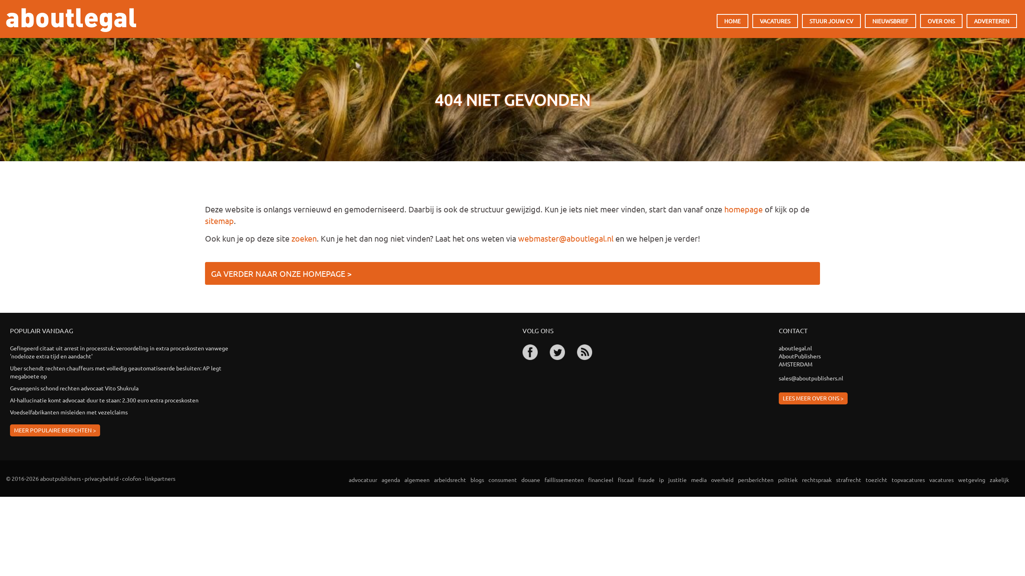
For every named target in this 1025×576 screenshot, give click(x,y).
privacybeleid (101, 478)
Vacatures (775, 20)
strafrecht (848, 479)
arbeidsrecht (450, 479)
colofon (131, 478)
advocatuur (363, 479)
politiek (788, 479)
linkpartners (160, 478)
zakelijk (999, 479)
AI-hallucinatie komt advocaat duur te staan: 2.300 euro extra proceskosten (104, 400)
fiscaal (626, 479)
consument (502, 479)
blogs (477, 479)
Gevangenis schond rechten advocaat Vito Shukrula (74, 388)
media (699, 479)
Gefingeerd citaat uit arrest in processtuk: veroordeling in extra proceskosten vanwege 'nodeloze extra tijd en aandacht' (119, 352)
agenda (391, 479)
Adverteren (991, 20)
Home (732, 20)
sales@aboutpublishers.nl (811, 378)
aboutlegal (71, 20)
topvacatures (908, 479)
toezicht (876, 479)
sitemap (219, 221)
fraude (646, 479)
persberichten (756, 479)
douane (530, 479)
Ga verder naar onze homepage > (281, 273)
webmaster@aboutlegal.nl (565, 238)
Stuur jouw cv (831, 20)
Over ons (941, 20)
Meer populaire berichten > (55, 430)
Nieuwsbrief (890, 20)
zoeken (304, 238)
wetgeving (971, 479)
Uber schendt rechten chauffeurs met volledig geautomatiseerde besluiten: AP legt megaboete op (115, 372)
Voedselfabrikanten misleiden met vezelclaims (69, 412)
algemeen (417, 479)
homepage (743, 209)
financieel (600, 479)
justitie (677, 479)
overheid (722, 479)
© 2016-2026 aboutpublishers (43, 478)
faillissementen (564, 479)
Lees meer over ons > (813, 398)
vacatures (941, 479)
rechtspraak (817, 479)
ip (661, 479)
